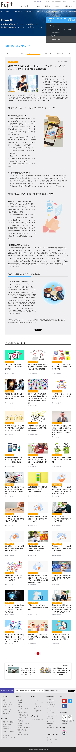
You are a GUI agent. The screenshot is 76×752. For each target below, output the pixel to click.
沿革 (19, 704)
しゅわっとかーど (52, 721)
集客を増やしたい (7, 729)
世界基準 (20, 732)
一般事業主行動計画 (23, 715)
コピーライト (50, 737)
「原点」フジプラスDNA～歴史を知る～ (23, 719)
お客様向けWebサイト (51, 696)
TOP (1, 11)
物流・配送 (6, 713)
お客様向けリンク (66, 1)
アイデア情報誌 (55, 32)
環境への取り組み (22, 730)
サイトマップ (50, 742)
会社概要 (20, 702)
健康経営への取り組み (24, 734)
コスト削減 (6, 735)
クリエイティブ (7, 702)
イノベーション (19, 53)
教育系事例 (6, 726)
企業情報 (47, 6)
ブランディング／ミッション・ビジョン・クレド (23, 708)
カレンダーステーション (53, 707)
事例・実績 (37, 6)
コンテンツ (54, 26)
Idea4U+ (57, 6)
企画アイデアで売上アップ (9, 732)
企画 (4, 700)
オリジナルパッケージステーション (53, 711)
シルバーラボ (50, 719)
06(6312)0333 (25, 690)
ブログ (52, 36)
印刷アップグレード (8, 707)
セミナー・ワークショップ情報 (60, 29)
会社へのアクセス (22, 712)
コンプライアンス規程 (24, 727)
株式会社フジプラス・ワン (53, 728)
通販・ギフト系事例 (8, 722)
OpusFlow (50, 702)
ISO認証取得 (63, 712)
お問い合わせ (68, 6)
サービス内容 (24, 6)
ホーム (9, 53)
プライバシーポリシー (53, 740)
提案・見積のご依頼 (56, 1)
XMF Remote (50, 700)
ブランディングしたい (9, 737)
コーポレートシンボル (24, 723)
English (47, 1)
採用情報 (20, 725)
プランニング (59, 53)
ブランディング (46, 53)
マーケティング (18, 11)
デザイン (70, 53)
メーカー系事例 (7, 724)
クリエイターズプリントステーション (53, 715)
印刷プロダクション (8, 704)
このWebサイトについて (52, 734)
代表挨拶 (20, 700)
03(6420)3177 (39, 690)
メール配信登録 (55, 39)
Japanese (39, 1)
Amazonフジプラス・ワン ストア (53, 724)
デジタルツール (7, 709)
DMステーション (51, 704)
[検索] (74, 2)
